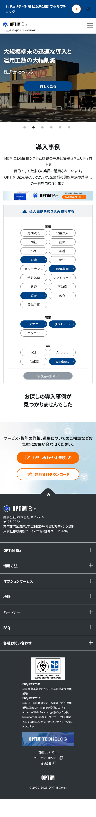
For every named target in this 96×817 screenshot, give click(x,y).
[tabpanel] (48, 77)
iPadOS (34, 361)
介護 (34, 260)
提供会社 (46, 763)
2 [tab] (33, 127)
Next (86, 78)
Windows (62, 361)
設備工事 (33, 304)
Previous (10, 78)
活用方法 (49, 567)
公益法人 (62, 233)
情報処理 (33, 277)
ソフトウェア (62, 277)
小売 (34, 251)
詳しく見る (48, 86)
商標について (46, 752)
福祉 (62, 251)
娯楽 (34, 295)
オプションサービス (49, 582)
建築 (62, 242)
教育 (34, 286)
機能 (49, 598)
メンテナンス (33, 269)
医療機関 (62, 269)
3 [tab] (42, 127)
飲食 (62, 295)
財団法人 (33, 233)
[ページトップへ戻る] (48, 494)
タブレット (62, 324)
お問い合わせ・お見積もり (52, 457)
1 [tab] (24, 127)
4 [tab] (51, 127)
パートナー (49, 613)
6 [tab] (69, 127)
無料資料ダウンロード (52, 474)
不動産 (62, 286)
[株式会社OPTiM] (48, 777)
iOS (33, 352)
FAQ (49, 629)
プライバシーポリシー (46, 758)
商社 (34, 242)
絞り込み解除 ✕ (48, 376)
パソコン (33, 333)
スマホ (33, 324)
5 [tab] (60, 127)
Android (62, 352)
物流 (62, 260)
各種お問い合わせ (49, 644)
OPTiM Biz (49, 552)
